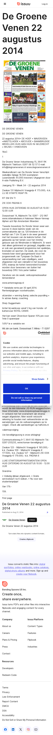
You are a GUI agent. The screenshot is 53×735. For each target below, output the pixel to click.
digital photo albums (15, 570)
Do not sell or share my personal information (26, 398)
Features (32, 633)
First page (7, 498)
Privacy (6, 692)
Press (5, 646)
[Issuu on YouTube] (36, 729)
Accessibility (8, 715)
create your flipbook (26, 574)
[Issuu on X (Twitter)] (20, 729)
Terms (5, 687)
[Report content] (48, 512)
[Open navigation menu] (5, 4)
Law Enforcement (11, 696)
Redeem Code (9, 675)
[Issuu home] (23, 3)
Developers (7, 668)
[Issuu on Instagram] (28, 729)
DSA (4, 710)
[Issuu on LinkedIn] (13, 729)
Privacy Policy (10, 370)
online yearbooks (23, 567)
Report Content (10, 701)
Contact (6, 653)
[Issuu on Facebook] (5, 729)
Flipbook (32, 639)
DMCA (5, 706)
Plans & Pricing (9, 639)
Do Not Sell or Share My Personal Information (24, 720)
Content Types (35, 626)
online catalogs (41, 567)
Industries (32, 646)
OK (26, 388)
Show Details (38, 379)
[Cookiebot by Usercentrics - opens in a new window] (38, 333)
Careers (6, 633)
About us (6, 626)
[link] (45, 4)
